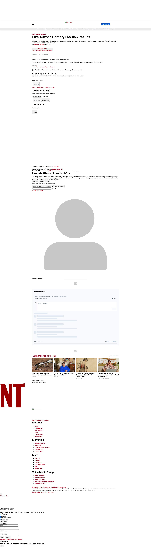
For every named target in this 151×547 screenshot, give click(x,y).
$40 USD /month (59, 186)
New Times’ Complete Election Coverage (44, 67)
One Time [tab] (35, 181)
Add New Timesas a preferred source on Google (42, 49)
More (113, 29)
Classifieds (38, 445)
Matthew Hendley (39, 44)
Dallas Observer (39, 475)
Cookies (43, 487)
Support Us (106, 24)
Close (2, 546)
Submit (8, 537)
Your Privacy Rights (60, 487)
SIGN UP (36, 84)
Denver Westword (40, 477)
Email (34, 80)
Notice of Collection (38, 87)
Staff (36, 466)
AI (53, 487)
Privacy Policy (39, 451)
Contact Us (38, 462)
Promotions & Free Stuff (42, 447)
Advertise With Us (40, 443)
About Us (37, 458)
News (37, 29)
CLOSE (35, 112)
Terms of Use (39, 449)
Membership (38, 468)
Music (77, 29)
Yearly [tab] (47, 181)
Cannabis (44, 29)
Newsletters (106, 29)
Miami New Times (40, 479)
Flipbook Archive (40, 464)
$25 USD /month (48, 186)
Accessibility (49, 487)
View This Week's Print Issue (40, 420)
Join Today (4, 521)
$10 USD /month (37, 186)
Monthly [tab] (42, 181)
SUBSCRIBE (37, 100)
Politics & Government (39, 34)
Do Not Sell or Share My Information (43, 492)
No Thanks (4, 523)
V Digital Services (40, 483)
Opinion (52, 29)
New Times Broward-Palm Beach (44, 481)
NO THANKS (45, 100)
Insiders (3, 516)
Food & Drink (60, 29)
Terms (47, 87)
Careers (37, 460)
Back (2, 537)
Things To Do (85, 29)
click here (56, 166)
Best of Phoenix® (6, 517)
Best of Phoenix (96, 29)
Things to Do (4, 514)
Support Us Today (37, 190)
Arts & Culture (69, 29)
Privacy (52, 87)
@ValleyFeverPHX (57, 169)
